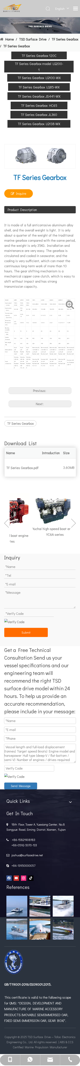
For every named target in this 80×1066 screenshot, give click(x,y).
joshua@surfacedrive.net (26, 855)
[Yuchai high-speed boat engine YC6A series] (52, 509)
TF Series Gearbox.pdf (22, 467)
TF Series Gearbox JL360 (39, 114)
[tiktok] (30, 878)
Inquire (21, 193)
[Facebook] (9, 878)
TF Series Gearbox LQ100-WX (39, 77)
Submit (26, 632)
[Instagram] (23, 878)
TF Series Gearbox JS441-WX (39, 96)
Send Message (21, 786)
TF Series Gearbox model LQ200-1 (39, 66)
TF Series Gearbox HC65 (39, 105)
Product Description (22, 209)
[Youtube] (16, 878)
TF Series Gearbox (20, 423)
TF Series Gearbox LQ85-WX (39, 87)
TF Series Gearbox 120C (39, 55)
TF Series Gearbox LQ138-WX (39, 123)
